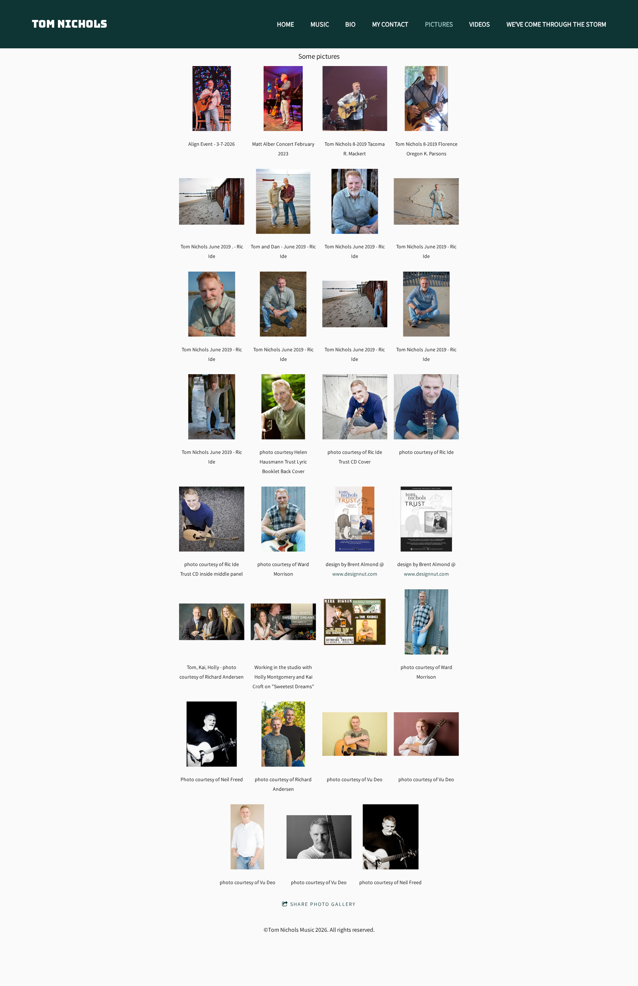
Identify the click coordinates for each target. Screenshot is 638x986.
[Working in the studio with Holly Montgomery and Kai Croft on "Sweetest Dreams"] (283, 622)
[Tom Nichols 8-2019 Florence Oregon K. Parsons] (426, 98)
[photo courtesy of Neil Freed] (390, 836)
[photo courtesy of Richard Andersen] (283, 734)
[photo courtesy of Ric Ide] (426, 406)
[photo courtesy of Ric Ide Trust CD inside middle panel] (211, 519)
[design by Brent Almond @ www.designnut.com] (355, 519)
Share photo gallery (323, 904)
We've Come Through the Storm (556, 24)
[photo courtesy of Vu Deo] (355, 734)
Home (285, 24)
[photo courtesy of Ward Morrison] (283, 519)
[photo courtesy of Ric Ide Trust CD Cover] (355, 406)
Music (320, 24)
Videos (479, 24)
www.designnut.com (354, 573)
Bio (350, 24)
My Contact (390, 24)
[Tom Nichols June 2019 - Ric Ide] (355, 201)
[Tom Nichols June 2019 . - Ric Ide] (211, 201)
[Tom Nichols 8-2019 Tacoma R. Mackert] (355, 98)
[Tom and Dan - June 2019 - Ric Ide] (283, 201)
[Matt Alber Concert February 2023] (283, 98)
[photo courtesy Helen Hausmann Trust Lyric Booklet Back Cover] (283, 406)
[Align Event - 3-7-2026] (211, 98)
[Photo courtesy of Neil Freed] (211, 734)
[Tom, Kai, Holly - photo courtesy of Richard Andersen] (211, 622)
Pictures (439, 24)
